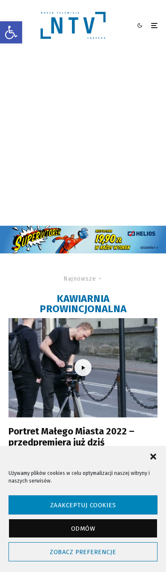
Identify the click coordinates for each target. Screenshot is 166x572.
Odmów (83, 528)
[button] (11, 32)
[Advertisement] (83, 138)
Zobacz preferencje (83, 552)
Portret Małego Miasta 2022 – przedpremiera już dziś (72, 437)
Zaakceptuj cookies (83, 505)
